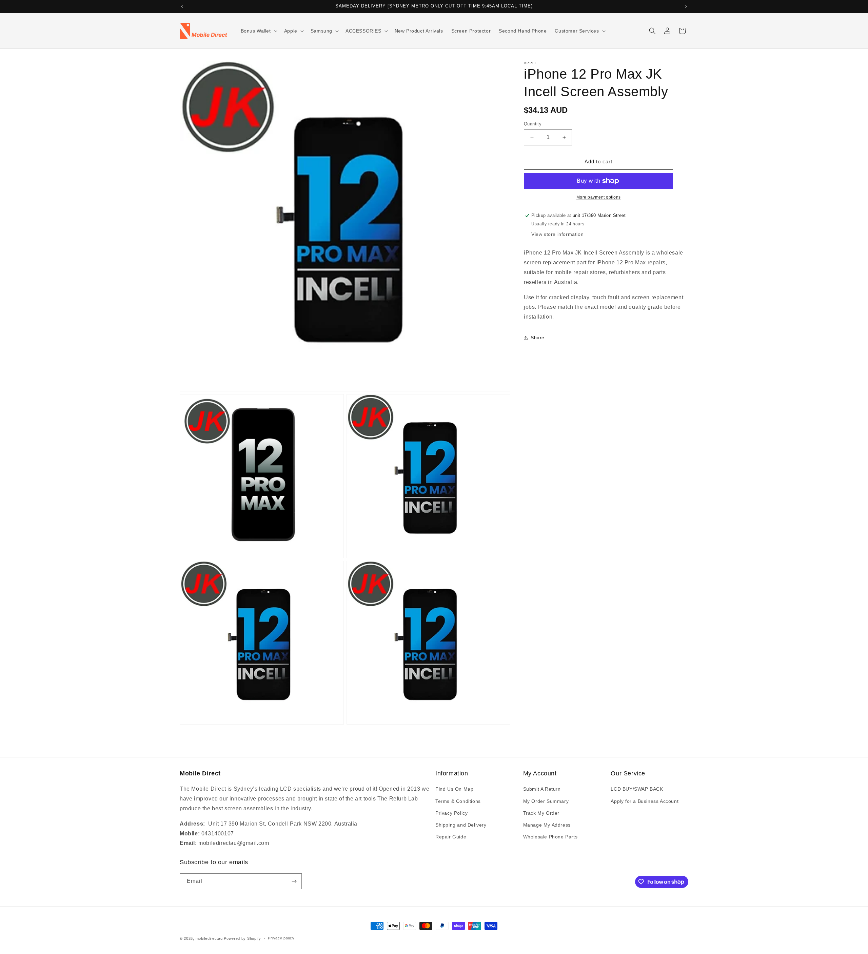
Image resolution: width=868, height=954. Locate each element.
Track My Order (541, 813)
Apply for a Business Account (644, 801)
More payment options (598, 197)
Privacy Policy (451, 813)
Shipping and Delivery (461, 825)
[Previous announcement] (182, 6)
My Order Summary (546, 801)
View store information (557, 234)
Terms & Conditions (458, 801)
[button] (258, 31)
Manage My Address (547, 825)
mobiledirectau (209, 938)
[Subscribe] (294, 881)
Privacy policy (281, 938)
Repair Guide (450, 836)
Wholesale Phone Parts (550, 836)
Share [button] (538, 337)
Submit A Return (542, 789)
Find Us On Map (454, 789)
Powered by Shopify (242, 938)
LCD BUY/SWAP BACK (637, 789)
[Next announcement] (685, 6)
